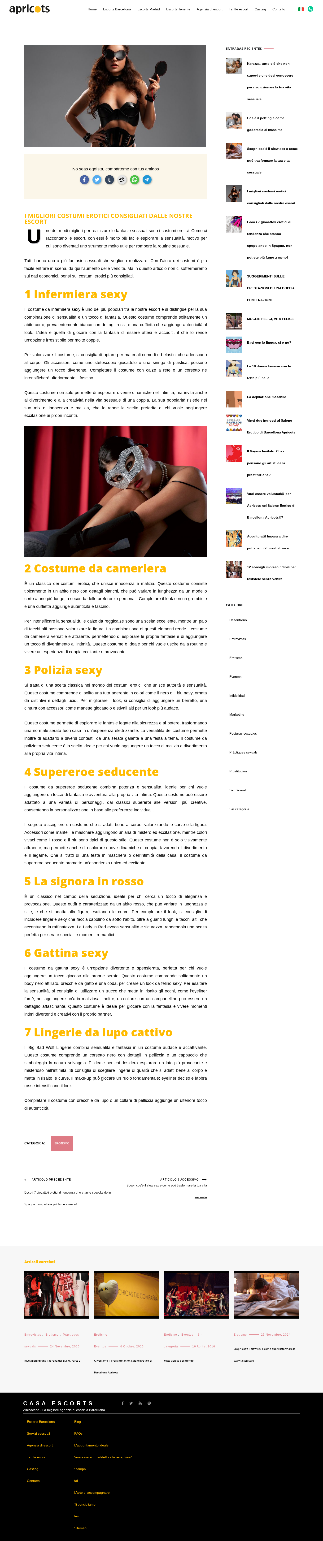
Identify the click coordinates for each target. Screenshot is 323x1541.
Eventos (235, 677)
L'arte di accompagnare (92, 1492)
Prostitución (238, 771)
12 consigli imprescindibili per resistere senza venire (271, 573)
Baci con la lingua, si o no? (269, 342)
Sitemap (80, 1528)
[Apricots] (29, 11)
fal (76, 1481)
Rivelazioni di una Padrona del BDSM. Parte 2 (52, 1360)
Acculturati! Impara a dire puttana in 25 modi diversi (268, 542)
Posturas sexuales (243, 733)
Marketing (236, 714)
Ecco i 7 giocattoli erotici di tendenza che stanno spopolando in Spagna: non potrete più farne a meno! (67, 1192)
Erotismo (61, 1143)
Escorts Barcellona (117, 9)
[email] (122, 179)
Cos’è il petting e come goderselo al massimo (265, 124)
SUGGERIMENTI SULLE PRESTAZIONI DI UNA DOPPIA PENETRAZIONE (270, 288)
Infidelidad (237, 695)
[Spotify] (149, 1403)
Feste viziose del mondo (179, 1360)
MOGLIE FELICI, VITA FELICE (270, 319)
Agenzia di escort (210, 9)
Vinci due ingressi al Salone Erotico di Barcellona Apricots (271, 426)
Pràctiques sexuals (243, 752)
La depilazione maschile (266, 397)
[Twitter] (131, 1403)
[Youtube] (140, 1403)
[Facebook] (123, 1403)
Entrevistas (237, 639)
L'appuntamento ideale (91, 1445)
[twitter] (96, 179)
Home (92, 9)
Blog (77, 1422)
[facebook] (84, 179)
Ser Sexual (237, 790)
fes (76, 1516)
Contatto (278, 9)
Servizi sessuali (38, 1433)
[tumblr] (109, 179)
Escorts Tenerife (178, 9)
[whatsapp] (134, 179)
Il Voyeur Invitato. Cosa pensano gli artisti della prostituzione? (266, 463)
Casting (260, 9)
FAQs (78, 1433)
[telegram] (147, 179)
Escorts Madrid (148, 9)
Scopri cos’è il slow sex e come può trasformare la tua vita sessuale (167, 1188)
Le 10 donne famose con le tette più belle (269, 372)
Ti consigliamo (85, 1504)
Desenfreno (238, 620)
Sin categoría (239, 809)
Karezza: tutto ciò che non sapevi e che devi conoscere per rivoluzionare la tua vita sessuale (270, 81)
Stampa (80, 1469)
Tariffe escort (238, 9)
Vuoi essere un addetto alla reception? (103, 1457)
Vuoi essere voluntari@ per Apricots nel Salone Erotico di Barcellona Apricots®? (271, 505)
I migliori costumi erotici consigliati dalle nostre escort (271, 197)
